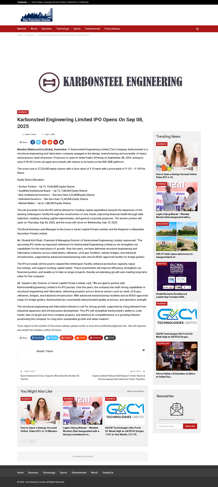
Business (47, 28)
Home (20, 472)
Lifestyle (161, 264)
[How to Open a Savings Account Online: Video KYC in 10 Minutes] (40, 411)
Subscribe (190, 426)
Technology (62, 28)
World (34, 28)
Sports (77, 28)
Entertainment (92, 28)
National (21, 28)
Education (162, 224)
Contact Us (107, 472)
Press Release (112, 28)
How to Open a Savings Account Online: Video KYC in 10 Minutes (60, 2)
